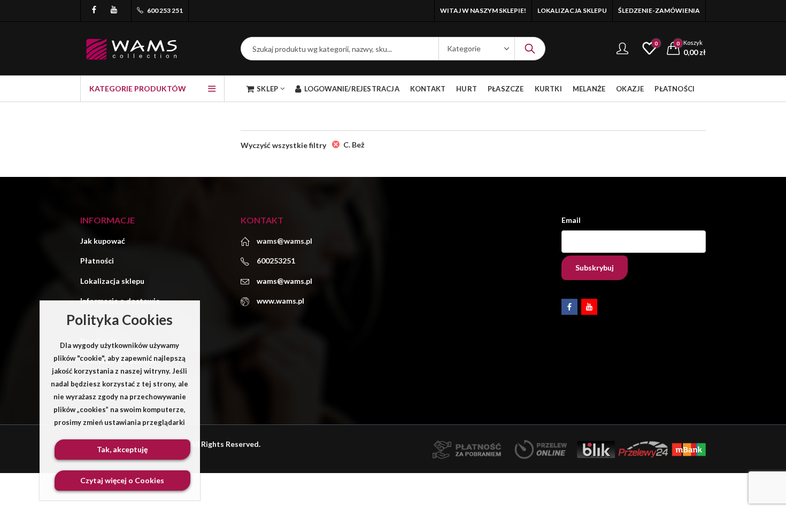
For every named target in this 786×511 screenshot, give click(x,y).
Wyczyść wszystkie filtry (283, 145)
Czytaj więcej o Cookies (122, 480)
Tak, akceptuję (122, 449)
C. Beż (354, 144)
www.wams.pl (280, 300)
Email (571, 219)
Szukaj (529, 48)
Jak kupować (102, 240)
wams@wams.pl (284, 280)
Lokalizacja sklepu (112, 280)
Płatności (97, 260)
